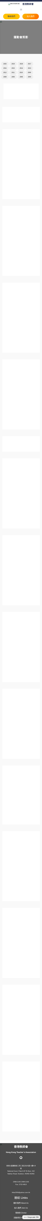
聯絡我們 (11, 16)
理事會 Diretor (21, 1213)
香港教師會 (28, 4)
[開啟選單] (21, 9)
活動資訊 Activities (21, 1218)
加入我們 (30, 16)
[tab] (5, 64)
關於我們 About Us (20, 1203)
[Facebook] (21, 1157)
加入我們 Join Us (21, 1208)
